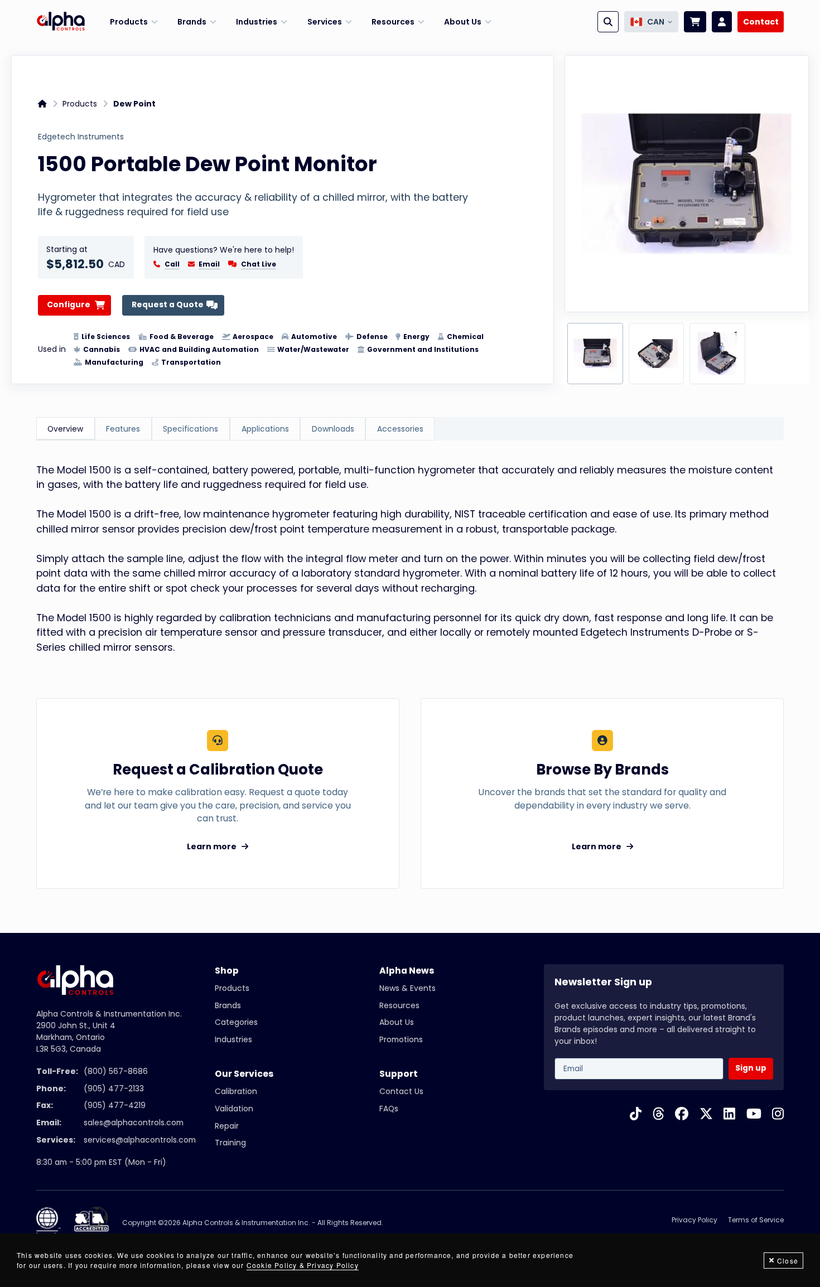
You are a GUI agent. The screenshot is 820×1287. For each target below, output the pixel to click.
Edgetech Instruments (81, 137)
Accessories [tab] (400, 428)
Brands (228, 1005)
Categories (236, 1022)
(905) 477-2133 (114, 1088)
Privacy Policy (694, 1220)
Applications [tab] (265, 428)
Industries (233, 1039)
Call (172, 264)
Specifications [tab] (190, 428)
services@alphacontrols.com (140, 1139)
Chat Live (258, 264)
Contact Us (401, 1091)
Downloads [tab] (333, 428)
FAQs (388, 1108)
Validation (234, 1108)
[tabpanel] (410, 558)
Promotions (401, 1039)
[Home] (60, 21)
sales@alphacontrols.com (134, 1122)
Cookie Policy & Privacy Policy (303, 1265)
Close (787, 1260)
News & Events (407, 988)
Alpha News (406, 970)
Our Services (244, 1073)
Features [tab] (123, 428)
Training (230, 1142)
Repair (227, 1125)
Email (209, 264)
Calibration (236, 1091)
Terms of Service (756, 1220)
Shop (227, 970)
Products (79, 103)
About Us (396, 1022)
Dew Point (134, 103)
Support (398, 1073)
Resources (399, 1005)
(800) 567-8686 (116, 1071)
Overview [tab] (65, 428)
